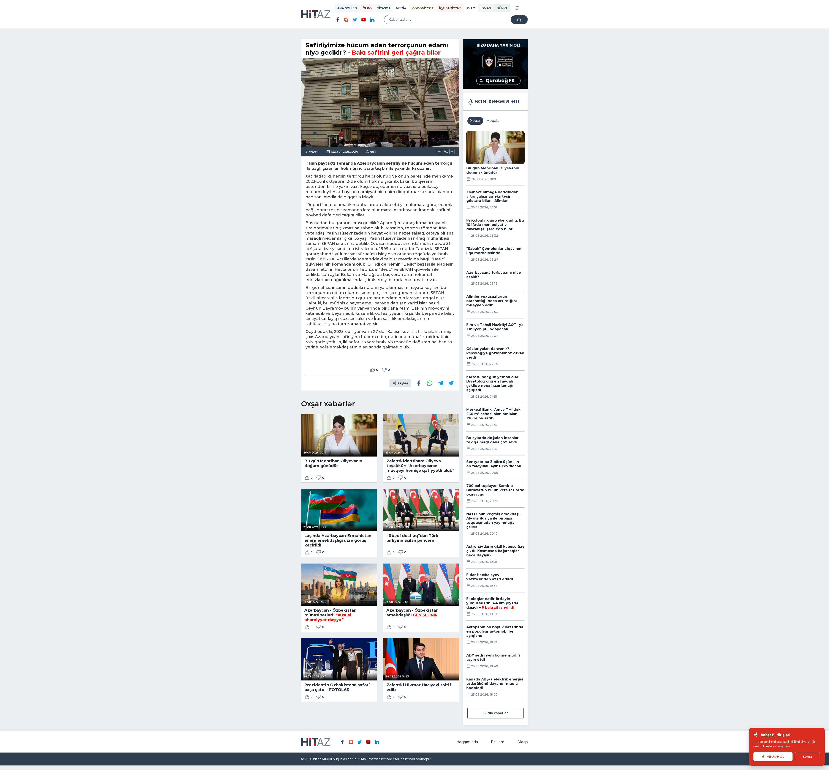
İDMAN (486, 8)
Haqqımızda (467, 742)
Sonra (807, 757)
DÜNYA (502, 8)
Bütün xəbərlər (495, 713)
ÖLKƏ (367, 8)
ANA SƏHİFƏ (347, 8)
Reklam (497, 742)
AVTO (470, 8)
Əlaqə (522, 742)
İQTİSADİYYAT (450, 8)
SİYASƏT (384, 8)
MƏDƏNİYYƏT (422, 8)
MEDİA (401, 8)
